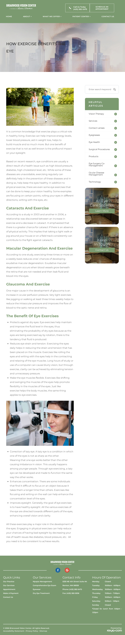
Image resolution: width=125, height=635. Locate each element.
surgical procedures (99, 149)
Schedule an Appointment (101, 8)
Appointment (9, 589)
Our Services (8, 585)
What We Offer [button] (51, 16)
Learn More (102, 211)
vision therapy (96, 113)
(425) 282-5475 (80, 9)
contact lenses (96, 128)
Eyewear (37, 589)
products (93, 156)
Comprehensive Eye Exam (44, 585)
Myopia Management (42, 581)
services (93, 121)
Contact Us (108, 16)
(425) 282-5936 (73, 593)
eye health (94, 142)
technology (95, 181)
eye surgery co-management (97, 164)
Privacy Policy (32, 631)
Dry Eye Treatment (41, 593)
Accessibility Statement (13, 631)
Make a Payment (10, 593)
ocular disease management (96, 173)
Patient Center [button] (81, 16)
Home (9, 16)
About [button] (26, 16)
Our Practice (8, 581)
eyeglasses (94, 135)
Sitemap (43, 631)
